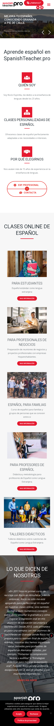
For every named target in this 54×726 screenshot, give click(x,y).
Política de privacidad (27, 720)
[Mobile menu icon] (48, 4)
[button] (2, 635)
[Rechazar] (50, 713)
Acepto (19, 714)
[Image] (27, 264)
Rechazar (34, 714)
